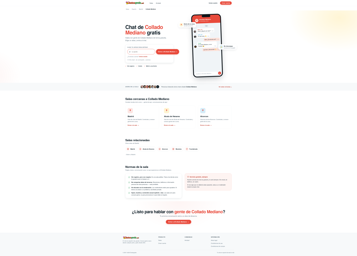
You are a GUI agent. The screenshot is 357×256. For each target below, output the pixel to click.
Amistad (158, 3)
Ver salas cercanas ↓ (225, 87)
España (134, 9)
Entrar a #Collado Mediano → (167, 52)
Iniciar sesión (213, 3)
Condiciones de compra (218, 246)
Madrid (141, 9)
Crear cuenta (226, 3)
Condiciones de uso (217, 243)
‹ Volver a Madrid (130, 154)
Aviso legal (214, 240)
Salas (151, 3)
